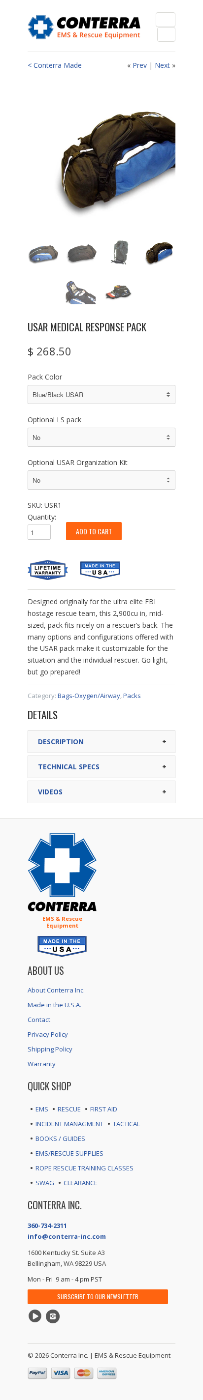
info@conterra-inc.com (67, 1236)
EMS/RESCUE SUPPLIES (69, 1153)
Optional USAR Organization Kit (78, 462)
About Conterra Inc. (56, 990)
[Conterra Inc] (84, 25)
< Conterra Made (55, 65)
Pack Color (45, 376)
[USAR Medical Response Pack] (101, 154)
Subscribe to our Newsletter (97, 1296)
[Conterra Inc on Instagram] (54, 1316)
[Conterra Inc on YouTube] (36, 1316)
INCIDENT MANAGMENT (69, 1123)
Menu (165, 19)
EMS (41, 1109)
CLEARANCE (81, 1182)
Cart (166, 34)
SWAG (44, 1182)
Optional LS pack (54, 419)
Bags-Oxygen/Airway (89, 695)
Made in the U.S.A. (54, 1004)
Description (61, 741)
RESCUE (69, 1109)
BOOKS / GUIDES (60, 1138)
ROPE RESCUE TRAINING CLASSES (84, 1168)
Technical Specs (69, 766)
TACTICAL (126, 1123)
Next (162, 65)
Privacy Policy (48, 1034)
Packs (132, 695)
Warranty (42, 1063)
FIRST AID (103, 1109)
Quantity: (42, 517)
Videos (50, 791)
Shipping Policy (50, 1049)
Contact (39, 1019)
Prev (140, 65)
